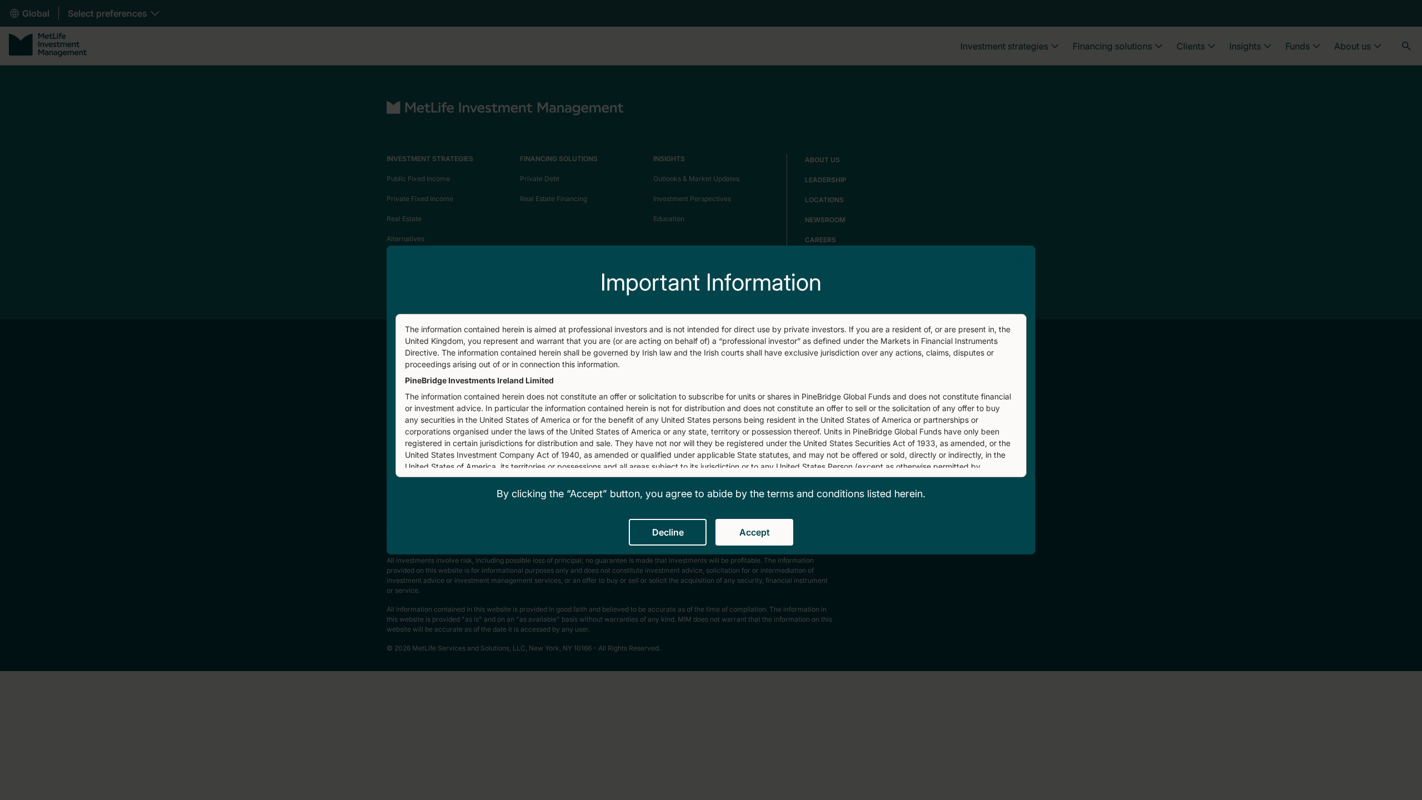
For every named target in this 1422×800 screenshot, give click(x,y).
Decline (668, 532)
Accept (754, 532)
